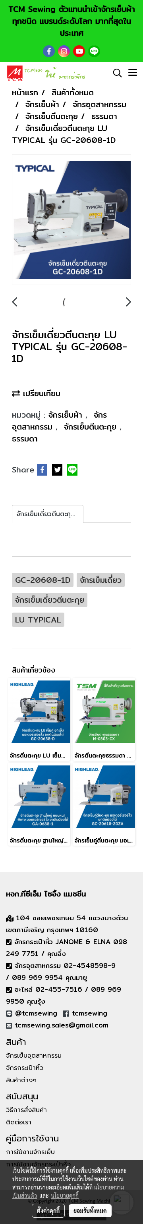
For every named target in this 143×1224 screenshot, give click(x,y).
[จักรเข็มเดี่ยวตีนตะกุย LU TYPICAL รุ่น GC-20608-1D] (71, 219)
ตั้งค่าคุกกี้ (48, 1210)
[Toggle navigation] (132, 73)
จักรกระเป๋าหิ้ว (24, 1068)
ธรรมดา (25, 438)
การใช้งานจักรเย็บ (30, 1152)
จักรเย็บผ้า (66, 415)
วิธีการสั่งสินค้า (26, 1110)
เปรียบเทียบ (40, 393)
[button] (115, 73)
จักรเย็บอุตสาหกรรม (34, 1055)
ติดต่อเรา (18, 1122)
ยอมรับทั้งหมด (90, 1210)
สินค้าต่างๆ (21, 1080)
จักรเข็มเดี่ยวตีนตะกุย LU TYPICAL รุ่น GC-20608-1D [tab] (49, 514)
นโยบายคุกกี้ (65, 1195)
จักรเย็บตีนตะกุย (92, 426)
